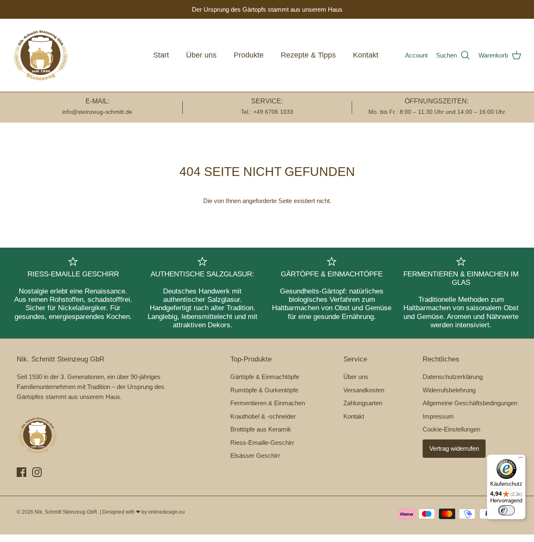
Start (161, 55)
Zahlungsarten (362, 402)
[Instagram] (37, 472)
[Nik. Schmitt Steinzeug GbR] (41, 55)
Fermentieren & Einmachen (267, 402)
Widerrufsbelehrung (449, 390)
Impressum (438, 416)
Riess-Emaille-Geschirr (262, 442)
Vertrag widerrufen (454, 448)
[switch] (506, 510)
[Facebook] (21, 472)
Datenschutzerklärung (453, 376)
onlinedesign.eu (166, 512)
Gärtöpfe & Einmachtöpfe (264, 376)
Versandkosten (363, 390)
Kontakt (365, 55)
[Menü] (521, 459)
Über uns (201, 55)
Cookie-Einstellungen (451, 429)
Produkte (249, 55)
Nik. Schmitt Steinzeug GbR (66, 512)
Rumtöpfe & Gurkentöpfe (264, 390)
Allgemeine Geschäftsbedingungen (470, 402)
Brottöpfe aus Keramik (260, 429)
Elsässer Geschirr (255, 455)
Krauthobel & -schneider (263, 416)
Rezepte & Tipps (308, 55)
